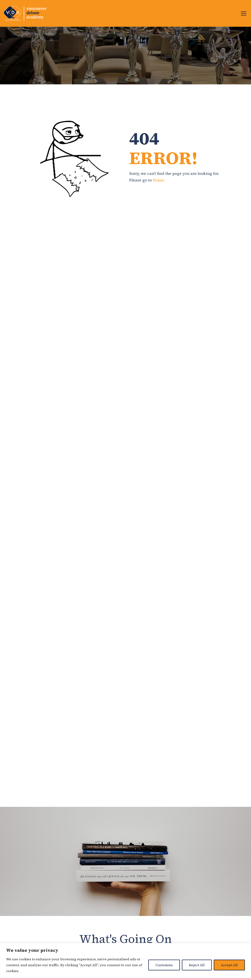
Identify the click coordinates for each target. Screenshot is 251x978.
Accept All (229, 965)
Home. (159, 180)
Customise (164, 965)
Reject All (197, 965)
